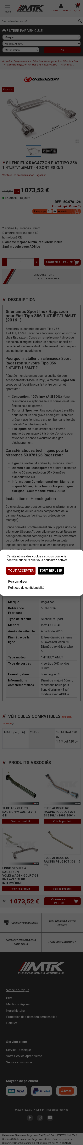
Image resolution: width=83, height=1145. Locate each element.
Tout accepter (21, 570)
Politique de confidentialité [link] (26, 587)
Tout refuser (51, 570)
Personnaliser (17, 581)
